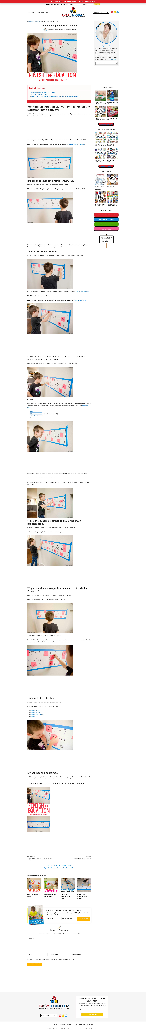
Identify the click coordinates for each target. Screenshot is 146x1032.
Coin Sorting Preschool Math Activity (65, 896)
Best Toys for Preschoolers (111, 145)
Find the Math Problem (36, 714)
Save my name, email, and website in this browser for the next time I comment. (52, 959)
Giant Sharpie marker (36, 416)
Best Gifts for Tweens (111, 161)
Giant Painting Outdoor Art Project (100, 103)
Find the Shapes (35, 710)
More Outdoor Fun (106, 124)
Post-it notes (34, 417)
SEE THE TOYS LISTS (106, 166)
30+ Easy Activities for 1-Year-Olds (100, 205)
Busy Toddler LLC (58, 1028)
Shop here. (87, 1)
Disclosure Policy (77, 1028)
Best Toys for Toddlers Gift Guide (100, 145)
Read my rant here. (80, 300)
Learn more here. (112, 59)
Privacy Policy (68, 1028)
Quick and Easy (70, 868)
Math (64, 868)
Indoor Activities (58, 868)
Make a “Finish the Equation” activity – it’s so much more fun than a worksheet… (56, 96)
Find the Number (35, 712)
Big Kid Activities (48, 868)
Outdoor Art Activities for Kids (100, 119)
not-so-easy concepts (83, 291)
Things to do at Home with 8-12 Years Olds (99, 188)
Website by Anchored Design (90, 1028)
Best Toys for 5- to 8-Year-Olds (100, 161)
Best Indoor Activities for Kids (112, 187)
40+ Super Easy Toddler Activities (112, 205)
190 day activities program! (77, 144)
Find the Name (34, 716)
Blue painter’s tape (36, 414)
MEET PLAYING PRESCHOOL (106, 215)
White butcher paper (36, 412)
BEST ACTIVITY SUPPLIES (106, 224)
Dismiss (92, 1)
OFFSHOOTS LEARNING (106, 219)
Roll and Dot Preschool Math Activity (82, 896)
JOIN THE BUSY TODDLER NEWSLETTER (106, 228)
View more (34, 101)
